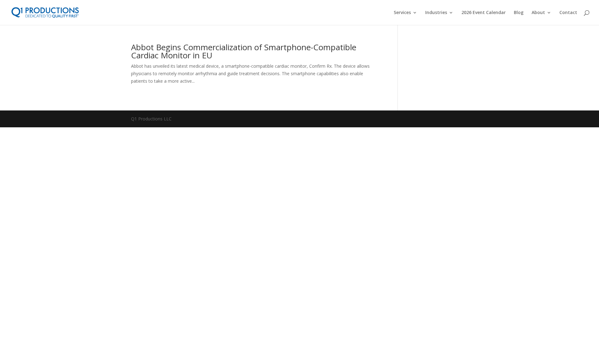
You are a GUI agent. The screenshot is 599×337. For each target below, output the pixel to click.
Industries (436, 12)
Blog (519, 12)
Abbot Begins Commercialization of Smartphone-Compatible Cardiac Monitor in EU (243, 51)
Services (402, 12)
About (538, 12)
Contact (568, 12)
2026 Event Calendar (483, 12)
